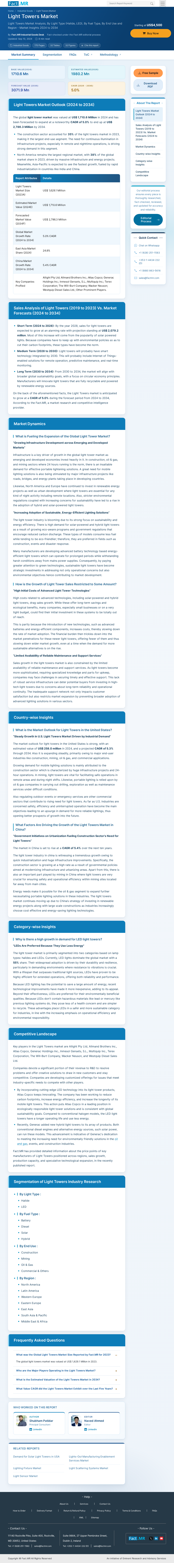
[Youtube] (161, 1538)
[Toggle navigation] (162, 3)
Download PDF (150, 85)
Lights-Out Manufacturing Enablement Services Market (92, 1458)
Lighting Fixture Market (27, 1468)
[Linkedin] (156, 1538)
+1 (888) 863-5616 (150, 270)
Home (11, 11)
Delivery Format (44, 1510)
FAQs (72, 54)
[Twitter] (151, 1538)
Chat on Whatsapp (149, 245)
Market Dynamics (145, 146)
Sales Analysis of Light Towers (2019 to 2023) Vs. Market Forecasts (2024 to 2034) (148, 132)
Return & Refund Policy (74, 1510)
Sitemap (95, 1517)
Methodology (109, 54)
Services (84, 1504)
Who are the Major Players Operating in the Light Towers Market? (55, 1370)
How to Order (19, 1510)
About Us (64, 1504)
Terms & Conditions (131, 1510)
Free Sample (150, 73)
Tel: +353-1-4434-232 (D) (76, 1546)
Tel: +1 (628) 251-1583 (19, 1546)
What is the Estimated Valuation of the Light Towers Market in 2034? (58, 1379)
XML (81, 1517)
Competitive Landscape (142, 173)
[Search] (152, 4)
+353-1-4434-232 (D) (149, 261)
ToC (86, 54)
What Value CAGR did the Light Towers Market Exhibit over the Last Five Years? (64, 1388)
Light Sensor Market (25, 1476)
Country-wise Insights (148, 153)
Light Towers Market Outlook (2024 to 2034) (147, 114)
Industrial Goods (25, 11)
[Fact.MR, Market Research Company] (18, 3)
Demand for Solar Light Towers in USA (36, 1456)
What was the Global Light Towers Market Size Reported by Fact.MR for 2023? (63, 1354)
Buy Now (153, 33)
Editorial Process (146, 219)
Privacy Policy (104, 1510)
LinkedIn (37, 1429)
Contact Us (105, 1504)
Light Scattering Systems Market (88, 1468)
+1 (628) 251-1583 (149, 252)
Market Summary (23, 54)
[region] (66, 234)
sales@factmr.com (149, 277)
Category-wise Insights (144, 162)
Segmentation (52, 54)
